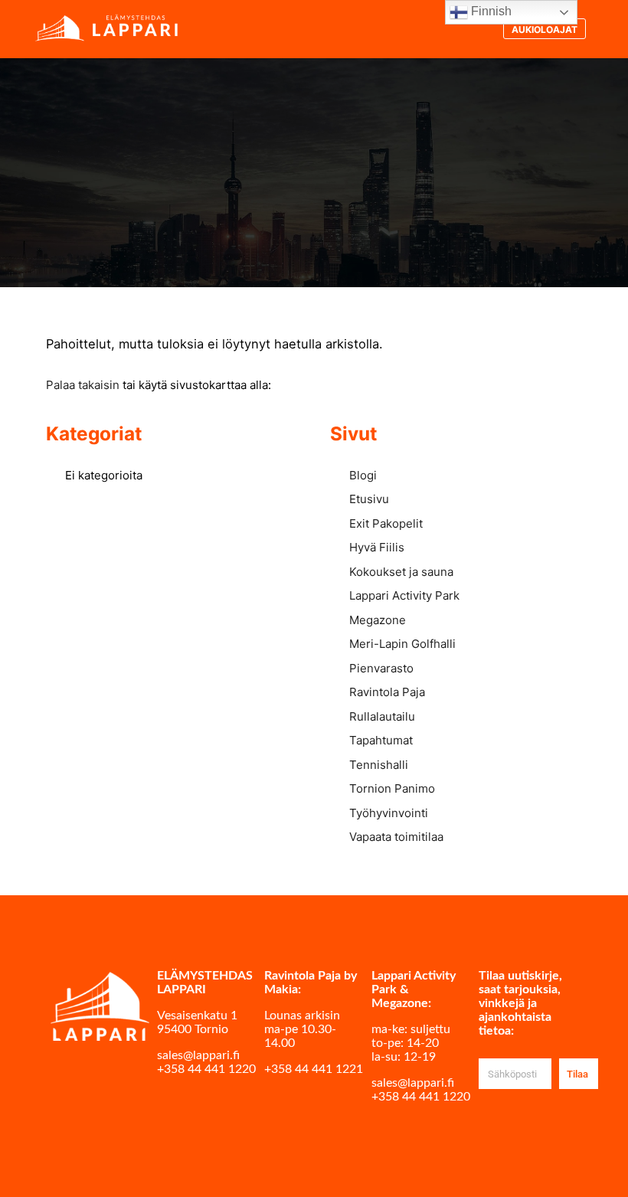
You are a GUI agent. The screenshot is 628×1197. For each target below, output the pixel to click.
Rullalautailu (382, 716)
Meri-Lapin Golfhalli (402, 643)
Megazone (377, 620)
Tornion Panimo (392, 788)
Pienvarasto (381, 668)
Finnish (490, 11)
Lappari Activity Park (404, 595)
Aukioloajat (544, 29)
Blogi (363, 475)
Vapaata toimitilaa (396, 836)
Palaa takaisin (82, 385)
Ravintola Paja (387, 692)
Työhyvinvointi (388, 813)
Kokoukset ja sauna (401, 571)
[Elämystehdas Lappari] (107, 28)
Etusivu (369, 499)
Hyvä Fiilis (376, 547)
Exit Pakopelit (386, 523)
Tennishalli (378, 764)
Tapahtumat (381, 740)
